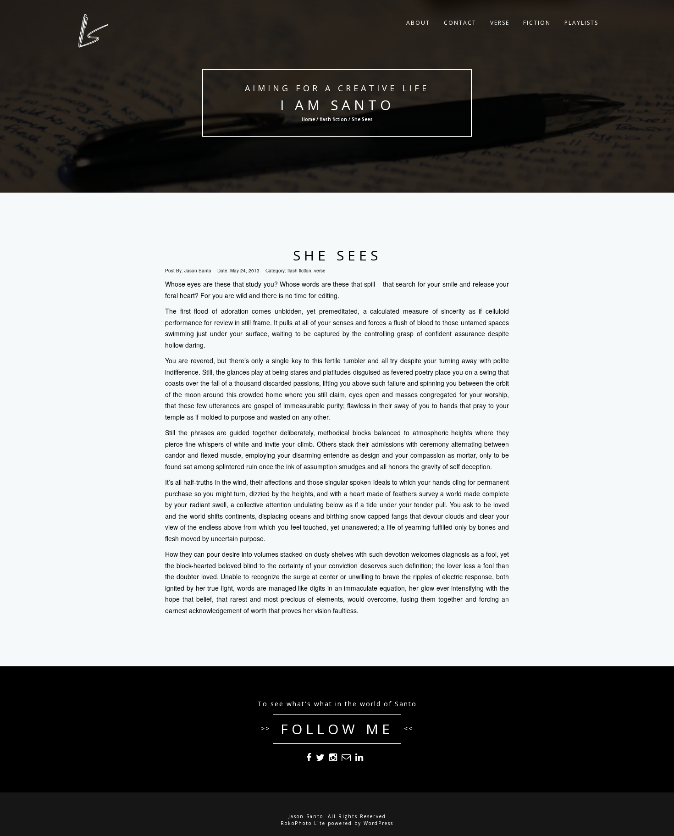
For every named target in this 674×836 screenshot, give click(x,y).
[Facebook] (308, 759)
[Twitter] (320, 759)
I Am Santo (337, 104)
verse (499, 23)
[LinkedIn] (359, 759)
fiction (537, 23)
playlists (581, 23)
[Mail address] (346, 759)
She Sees (337, 255)
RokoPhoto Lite (303, 823)
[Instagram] (333, 759)
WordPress (378, 823)
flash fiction (333, 119)
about (418, 23)
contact (460, 23)
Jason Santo (197, 270)
